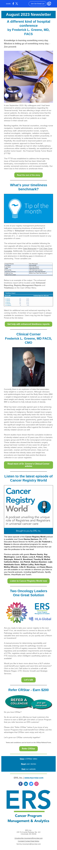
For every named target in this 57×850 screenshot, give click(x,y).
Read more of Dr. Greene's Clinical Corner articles (28, 465)
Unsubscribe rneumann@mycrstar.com (29, 838)
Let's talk (28, 680)
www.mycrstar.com (34, 778)
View (22, 759)
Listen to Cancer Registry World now (28, 581)
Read (23, 764)
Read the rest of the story (28, 175)
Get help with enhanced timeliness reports (28, 324)
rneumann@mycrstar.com (31, 844)
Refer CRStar (28, 749)
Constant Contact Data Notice (28, 841)
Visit (23, 769)
